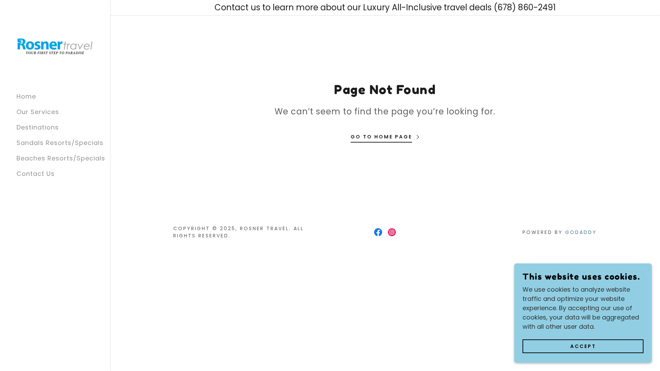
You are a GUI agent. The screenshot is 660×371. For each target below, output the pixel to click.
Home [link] (26, 96)
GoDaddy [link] (581, 232)
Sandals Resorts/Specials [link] (59, 142)
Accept (583, 346)
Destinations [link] (37, 127)
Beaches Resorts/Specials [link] (60, 158)
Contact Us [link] (35, 173)
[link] (55, 46)
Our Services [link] (37, 112)
